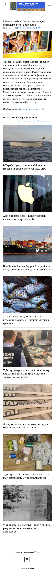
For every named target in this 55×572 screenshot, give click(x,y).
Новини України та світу (29, 28)
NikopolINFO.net (27, 568)
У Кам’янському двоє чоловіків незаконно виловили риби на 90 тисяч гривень (26, 320)
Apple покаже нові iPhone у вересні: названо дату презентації (24, 217)
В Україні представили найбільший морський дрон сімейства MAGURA (24, 166)
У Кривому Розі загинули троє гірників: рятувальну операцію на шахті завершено (26, 528)
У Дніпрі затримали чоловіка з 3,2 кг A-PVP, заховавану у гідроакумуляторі (26, 476)
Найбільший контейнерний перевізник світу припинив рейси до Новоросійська (27, 267)
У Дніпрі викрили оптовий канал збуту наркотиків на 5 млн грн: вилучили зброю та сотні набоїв (26, 373)
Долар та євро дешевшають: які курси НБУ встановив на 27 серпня (26, 425)
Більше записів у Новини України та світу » (35, 121)
